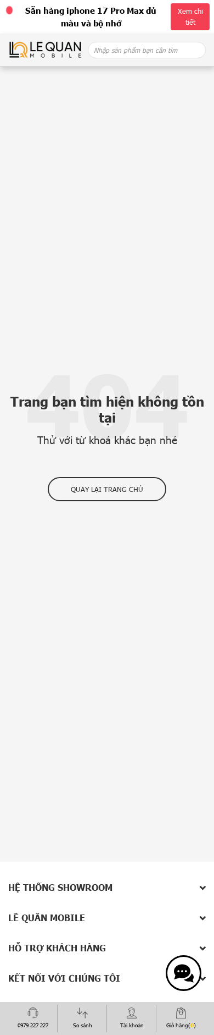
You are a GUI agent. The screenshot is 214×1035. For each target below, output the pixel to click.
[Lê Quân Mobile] (45, 49)
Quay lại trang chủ (107, 489)
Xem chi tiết (190, 16)
